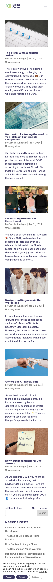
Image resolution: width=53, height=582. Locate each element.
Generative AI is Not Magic (21, 381)
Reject (22, 577)
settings (43, 571)
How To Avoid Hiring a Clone (21, 544)
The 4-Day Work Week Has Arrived (21, 54)
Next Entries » (40, 508)
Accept (9, 577)
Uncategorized (12, 62)
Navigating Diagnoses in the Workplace (23, 301)
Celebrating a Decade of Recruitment (20, 220)
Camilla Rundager (17, 58)
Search (42, 513)
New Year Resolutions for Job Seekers (23, 462)
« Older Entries (13, 508)
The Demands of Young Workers (23, 548)
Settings (35, 577)
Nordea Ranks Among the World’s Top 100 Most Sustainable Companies (26, 137)
